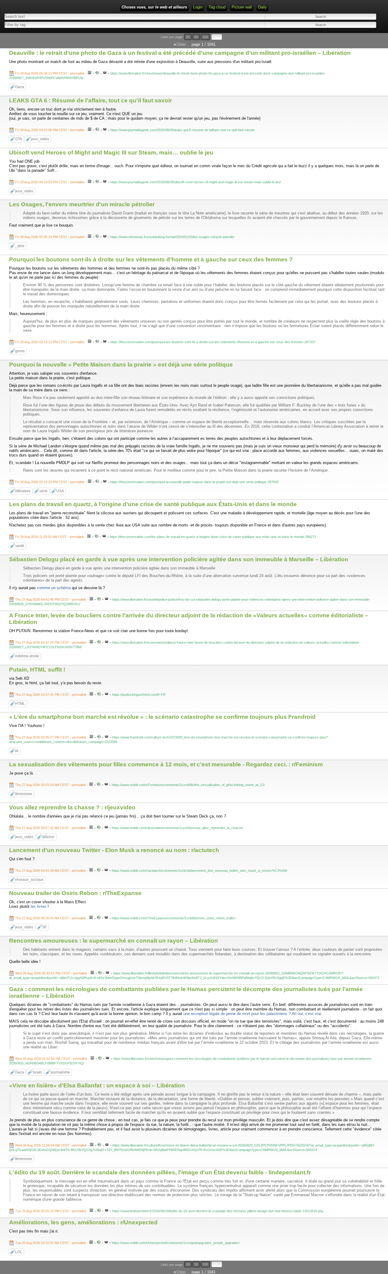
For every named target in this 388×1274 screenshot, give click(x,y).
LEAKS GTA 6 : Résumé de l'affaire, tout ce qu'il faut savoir (90, 100)
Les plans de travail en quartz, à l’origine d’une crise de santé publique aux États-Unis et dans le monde (153, 504)
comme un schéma (54, 588)
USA (60, 491)
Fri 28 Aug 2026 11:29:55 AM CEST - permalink (49, 537)
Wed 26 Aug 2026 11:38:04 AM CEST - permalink (51, 1145)
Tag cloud (217, 7)
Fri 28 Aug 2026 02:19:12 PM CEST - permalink (50, 342)
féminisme (23, 794)
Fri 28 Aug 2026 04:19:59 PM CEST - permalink (50, 182)
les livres (38, 906)
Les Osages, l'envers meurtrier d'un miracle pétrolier (82, 204)
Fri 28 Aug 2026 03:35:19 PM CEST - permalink (50, 237)
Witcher (48, 837)
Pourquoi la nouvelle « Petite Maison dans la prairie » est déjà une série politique (121, 364)
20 (188, 37)
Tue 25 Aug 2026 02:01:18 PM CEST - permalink (50, 1211)
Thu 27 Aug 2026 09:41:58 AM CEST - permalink (50, 870)
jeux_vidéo (40, 139)
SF (44, 927)
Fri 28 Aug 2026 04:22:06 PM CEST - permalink (50, 130)
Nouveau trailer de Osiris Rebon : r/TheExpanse (75, 893)
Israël (37, 1072)
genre (20, 351)
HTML (20, 704)
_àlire (20, 246)
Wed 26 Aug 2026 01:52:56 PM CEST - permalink (51, 1058)
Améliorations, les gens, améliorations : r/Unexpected (83, 1222)
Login (197, 7)
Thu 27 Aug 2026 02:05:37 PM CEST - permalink (50, 737)
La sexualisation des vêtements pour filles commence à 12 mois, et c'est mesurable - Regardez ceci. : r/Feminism (166, 764)
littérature (23, 491)
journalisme (60, 1072)
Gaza (19, 87)
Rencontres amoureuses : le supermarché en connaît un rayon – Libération (113, 940)
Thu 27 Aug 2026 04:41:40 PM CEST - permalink (50, 599)
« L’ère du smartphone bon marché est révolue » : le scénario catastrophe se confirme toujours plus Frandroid (162, 717)
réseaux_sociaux (29, 880)
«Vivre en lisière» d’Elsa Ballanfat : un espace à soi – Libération (97, 1085)
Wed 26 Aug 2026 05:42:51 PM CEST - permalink (51, 973)
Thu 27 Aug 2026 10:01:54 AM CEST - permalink (50, 785)
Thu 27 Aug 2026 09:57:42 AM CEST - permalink (50, 828)
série (43, 491)
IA (16, 751)
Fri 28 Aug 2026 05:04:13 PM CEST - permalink (50, 73)
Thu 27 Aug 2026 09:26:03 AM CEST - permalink (50, 918)
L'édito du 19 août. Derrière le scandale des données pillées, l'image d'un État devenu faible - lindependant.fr (160, 1172)
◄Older (179, 44)
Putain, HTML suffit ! (37, 669)
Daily (262, 7)
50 (196, 37)
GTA (18, 139)
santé (19, 546)
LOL (18, 1252)
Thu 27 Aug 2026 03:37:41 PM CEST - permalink (50, 694)
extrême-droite (27, 656)
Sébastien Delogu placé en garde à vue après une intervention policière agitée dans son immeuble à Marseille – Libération (178, 559)
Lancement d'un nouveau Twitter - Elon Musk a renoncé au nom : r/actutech (114, 850)
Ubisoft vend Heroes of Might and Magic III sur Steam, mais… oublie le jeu (111, 152)
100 (205, 37)
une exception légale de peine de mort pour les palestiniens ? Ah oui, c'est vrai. (252, 1013)
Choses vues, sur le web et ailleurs (154, 7)
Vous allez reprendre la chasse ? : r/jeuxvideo (72, 807)
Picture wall (242, 7)
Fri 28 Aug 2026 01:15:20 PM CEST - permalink (50, 482)
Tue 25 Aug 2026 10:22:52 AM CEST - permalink (50, 1243)
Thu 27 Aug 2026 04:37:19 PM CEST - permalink (50, 642)
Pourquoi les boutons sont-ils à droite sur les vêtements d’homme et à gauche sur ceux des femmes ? (151, 259)
